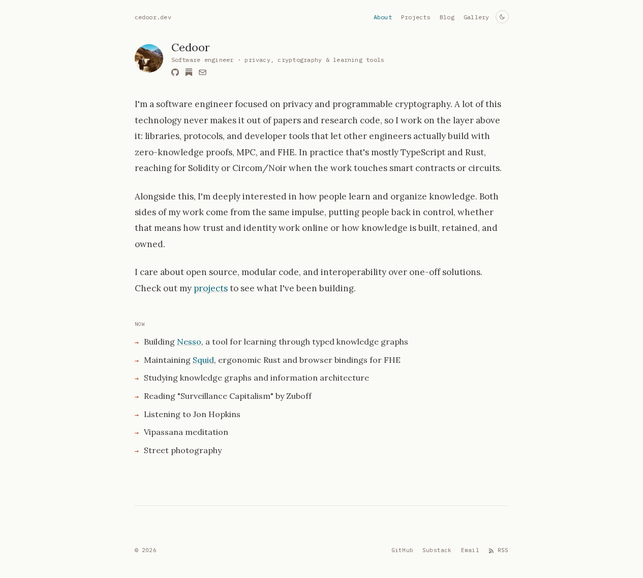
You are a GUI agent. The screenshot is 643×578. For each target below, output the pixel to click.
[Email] (202, 72)
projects (211, 288)
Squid (203, 360)
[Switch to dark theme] (502, 16)
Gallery (476, 17)
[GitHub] (175, 72)
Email (470, 550)
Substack (437, 550)
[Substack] (189, 72)
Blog (447, 17)
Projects (416, 17)
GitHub (402, 550)
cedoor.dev (153, 17)
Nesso (189, 341)
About (383, 17)
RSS (503, 550)
